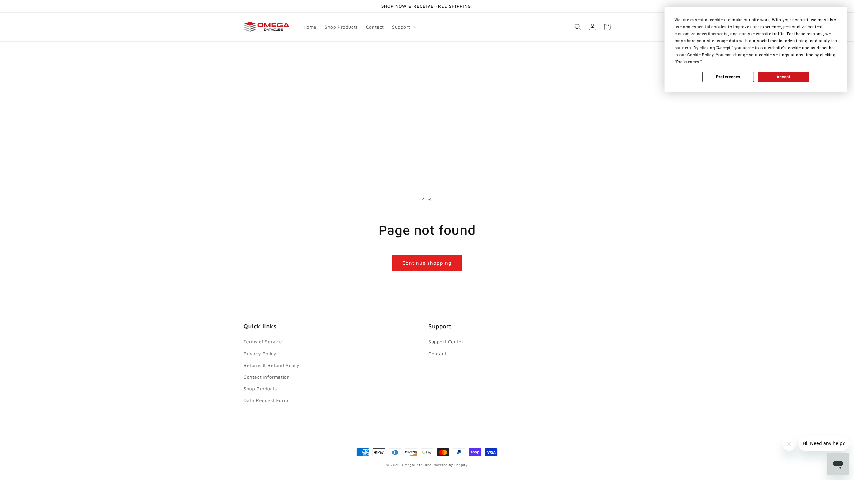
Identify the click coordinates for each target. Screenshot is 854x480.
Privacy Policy (260, 353)
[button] (403, 27)
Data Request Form (266, 400)
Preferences (728, 77)
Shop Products (260, 388)
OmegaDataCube (416, 465)
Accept (784, 77)
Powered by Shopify (450, 465)
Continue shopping (427, 263)
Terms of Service (263, 341)
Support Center (445, 341)
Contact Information (267, 377)
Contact (437, 353)
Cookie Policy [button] (700, 55)
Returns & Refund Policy (272, 365)
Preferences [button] (688, 62)
